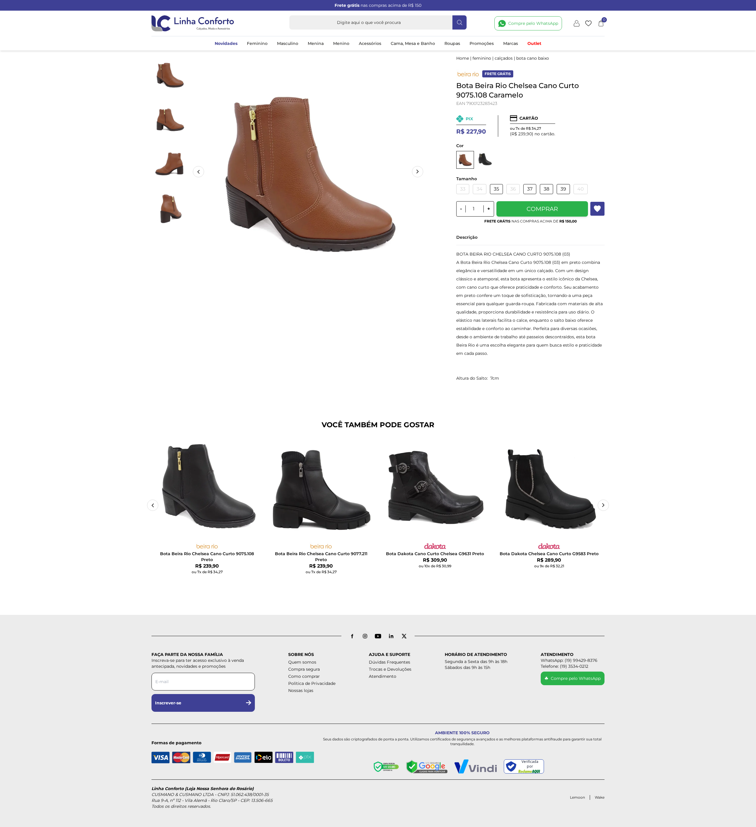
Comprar (542, 208)
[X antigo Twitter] (404, 636)
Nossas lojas (300, 690)
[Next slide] (603, 505)
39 (563, 189)
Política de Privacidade (311, 683)
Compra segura (304, 669)
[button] (417, 171)
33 (462, 189)
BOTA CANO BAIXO (532, 58)
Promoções (482, 43)
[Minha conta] (576, 23)
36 (513, 189)
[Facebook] (352, 636)
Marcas (510, 43)
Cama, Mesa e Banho (413, 43)
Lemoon (577, 797)
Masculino (287, 43)
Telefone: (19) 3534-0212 (564, 666)
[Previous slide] (153, 505)
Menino (341, 43)
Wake (600, 797)
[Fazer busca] (459, 22)
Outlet (534, 43)
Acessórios (370, 43)
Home (462, 58)
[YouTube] (378, 636)
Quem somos (302, 662)
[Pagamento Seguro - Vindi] (475, 766)
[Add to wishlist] (597, 209)
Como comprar (304, 676)
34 (480, 189)
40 (580, 189)
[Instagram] (365, 636)
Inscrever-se (168, 703)
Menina (316, 43)
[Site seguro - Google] (426, 766)
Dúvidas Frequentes (389, 662)
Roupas (452, 43)
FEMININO (481, 58)
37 (529, 189)
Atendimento (382, 676)
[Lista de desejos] (588, 23)
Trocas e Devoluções (390, 669)
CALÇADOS (504, 58)
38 (546, 189)
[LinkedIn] (391, 636)
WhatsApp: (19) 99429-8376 (569, 660)
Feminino (257, 43)
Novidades (226, 43)
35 (496, 189)
